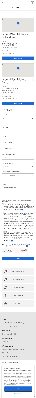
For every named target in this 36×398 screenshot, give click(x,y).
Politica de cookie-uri (8, 353)
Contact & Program (20, 323)
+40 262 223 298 (12, 93)
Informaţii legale (7, 346)
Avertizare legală (18, 349)
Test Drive (18, 304)
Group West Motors (32, 2)
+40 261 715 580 (12, 47)
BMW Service (14, 326)
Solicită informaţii (18, 296)
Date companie (7, 349)
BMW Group (6, 330)
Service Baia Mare (18, 279)
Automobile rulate (18, 287)
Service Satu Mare (18, 271)
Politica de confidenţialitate (10, 356)
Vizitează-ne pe (7, 338)
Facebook (5, 342)
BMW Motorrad (7, 334)
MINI (14, 334)
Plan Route (18, 58)
